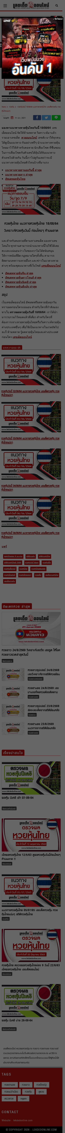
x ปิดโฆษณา (58, 19)
